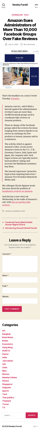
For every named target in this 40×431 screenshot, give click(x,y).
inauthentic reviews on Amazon (17, 191)
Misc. (4, 371)
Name (5, 276)
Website (5, 297)
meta (23, 211)
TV (3, 407)
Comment (6, 254)
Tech (26, 15)
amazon (8, 211)
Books (5, 341)
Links (4, 367)
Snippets (6, 387)
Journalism (17, 15)
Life (4, 364)
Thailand (6, 401)
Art (3, 330)
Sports (5, 391)
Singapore (7, 384)
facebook (16, 211)
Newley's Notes (9, 377)
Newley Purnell (20, 5)
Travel (5, 404)
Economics (7, 344)
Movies (5, 374)
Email (5, 286)
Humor (5, 354)
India (4, 357)
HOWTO (6, 351)
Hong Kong (7, 347)
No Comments (29, 44)
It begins (15, 98)
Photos (5, 381)
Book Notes (7, 337)
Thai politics (8, 397)
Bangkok (6, 334)
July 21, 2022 (13, 44)
